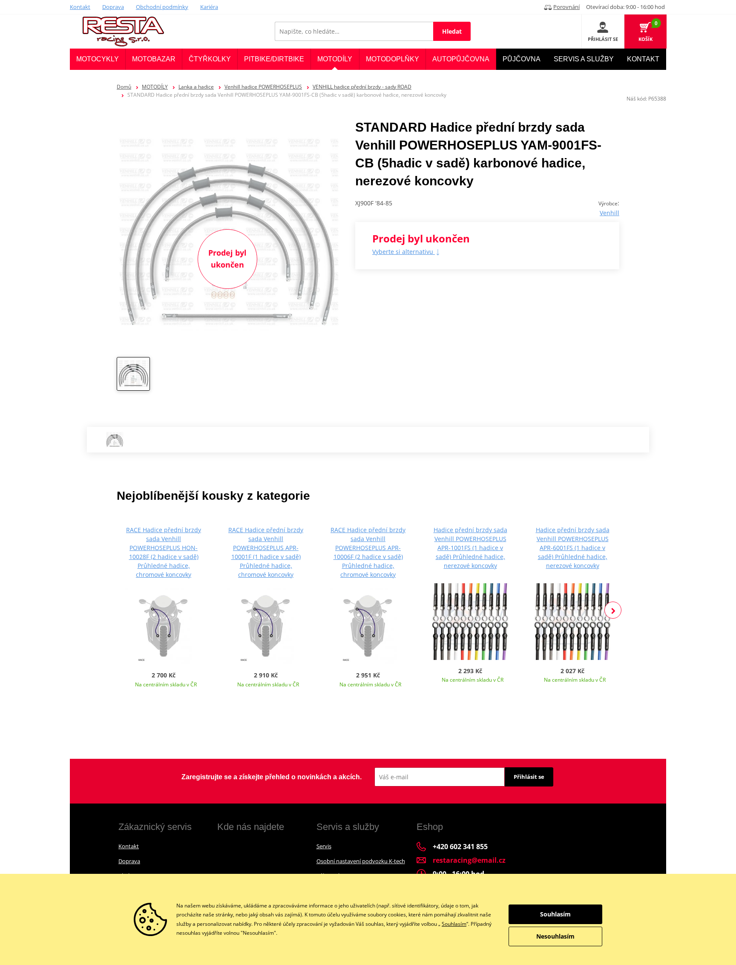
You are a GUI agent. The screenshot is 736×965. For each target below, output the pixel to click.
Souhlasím (454, 924)
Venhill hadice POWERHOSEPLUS (263, 86)
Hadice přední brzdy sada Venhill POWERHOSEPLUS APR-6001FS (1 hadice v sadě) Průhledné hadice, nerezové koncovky (573, 548)
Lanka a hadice (196, 86)
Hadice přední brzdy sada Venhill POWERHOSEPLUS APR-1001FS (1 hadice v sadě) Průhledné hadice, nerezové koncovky (470, 548)
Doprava (113, 7)
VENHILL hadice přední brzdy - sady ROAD (362, 86)
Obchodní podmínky (162, 7)
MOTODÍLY (155, 86)
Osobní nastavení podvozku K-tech (360, 861)
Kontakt (80, 7)
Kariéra (209, 7)
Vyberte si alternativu (403, 252)
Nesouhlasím (555, 936)
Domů (124, 86)
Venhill (609, 213)
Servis (323, 846)
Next (612, 610)
